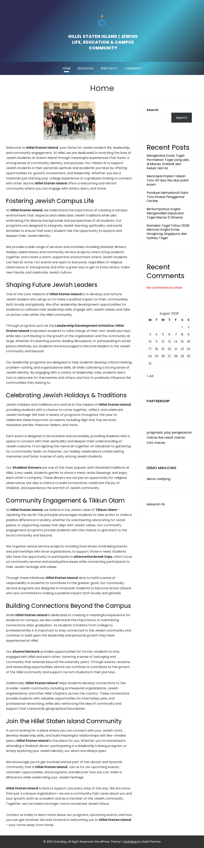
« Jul (150, 376)
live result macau (171, 437)
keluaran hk (156, 504)
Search (153, 110)
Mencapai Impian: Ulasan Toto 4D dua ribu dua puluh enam (168, 180)
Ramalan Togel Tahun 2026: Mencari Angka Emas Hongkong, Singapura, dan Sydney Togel (168, 231)
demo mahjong (158, 479)
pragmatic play (159, 432)
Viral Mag (130, 842)
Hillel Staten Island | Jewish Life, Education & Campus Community (103, 42)
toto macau (156, 442)
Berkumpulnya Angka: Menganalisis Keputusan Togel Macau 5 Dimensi (165, 213)
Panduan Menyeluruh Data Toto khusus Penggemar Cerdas (167, 196)
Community (133, 68)
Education (85, 68)
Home (67, 68)
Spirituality (109, 68)
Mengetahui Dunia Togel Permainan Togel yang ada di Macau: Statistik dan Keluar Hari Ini (168, 161)
